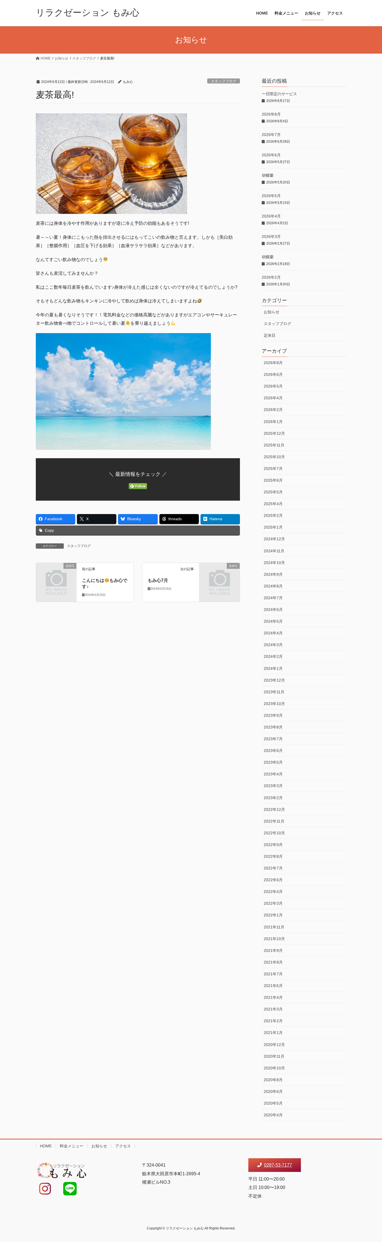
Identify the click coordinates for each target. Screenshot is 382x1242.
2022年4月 (273, 891)
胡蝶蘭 (267, 175)
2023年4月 (273, 774)
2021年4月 (273, 997)
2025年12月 (274, 433)
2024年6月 (273, 609)
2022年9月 (273, 844)
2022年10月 (274, 833)
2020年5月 (273, 1103)
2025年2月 (273, 515)
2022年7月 (273, 868)
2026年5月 (271, 196)
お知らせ (271, 312)
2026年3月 (271, 236)
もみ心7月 (158, 580)
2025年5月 (273, 492)
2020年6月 (273, 1091)
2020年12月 (274, 1044)
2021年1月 (273, 1032)
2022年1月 (273, 915)
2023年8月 (273, 727)
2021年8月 (273, 962)
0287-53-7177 (278, 1165)
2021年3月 (273, 1009)
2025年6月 (273, 480)
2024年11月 (274, 551)
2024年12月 (274, 539)
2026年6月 (271, 155)
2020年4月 (273, 1115)
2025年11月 (274, 445)
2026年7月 (271, 134)
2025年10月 (274, 457)
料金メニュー (71, 1146)
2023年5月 (273, 762)
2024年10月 (274, 562)
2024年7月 (273, 598)
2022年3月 (273, 903)
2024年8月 (273, 586)
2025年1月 (273, 527)
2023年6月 (273, 750)
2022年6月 (273, 880)
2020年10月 (274, 1068)
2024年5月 (273, 621)
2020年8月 (273, 1080)
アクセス (123, 1146)
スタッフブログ (223, 81)
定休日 (269, 335)
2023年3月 (273, 786)
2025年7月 (273, 468)
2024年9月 (273, 574)
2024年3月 (273, 645)
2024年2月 (273, 656)
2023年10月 (274, 703)
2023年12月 (274, 680)
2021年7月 (273, 974)
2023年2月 (273, 798)
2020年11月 (274, 1056)
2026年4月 (271, 216)
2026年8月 (271, 114)
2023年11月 (274, 692)
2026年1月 (273, 421)
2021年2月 (273, 1021)
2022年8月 (273, 856)
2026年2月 (271, 277)
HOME (46, 1146)
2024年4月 (273, 633)
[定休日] (56, 575)
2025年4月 (273, 503)
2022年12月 (274, 809)
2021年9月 (273, 950)
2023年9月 (273, 715)
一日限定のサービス (279, 94)
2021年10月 (274, 939)
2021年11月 (274, 927)
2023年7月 (273, 739)
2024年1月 (273, 668)
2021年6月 (273, 985)
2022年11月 (274, 821)
